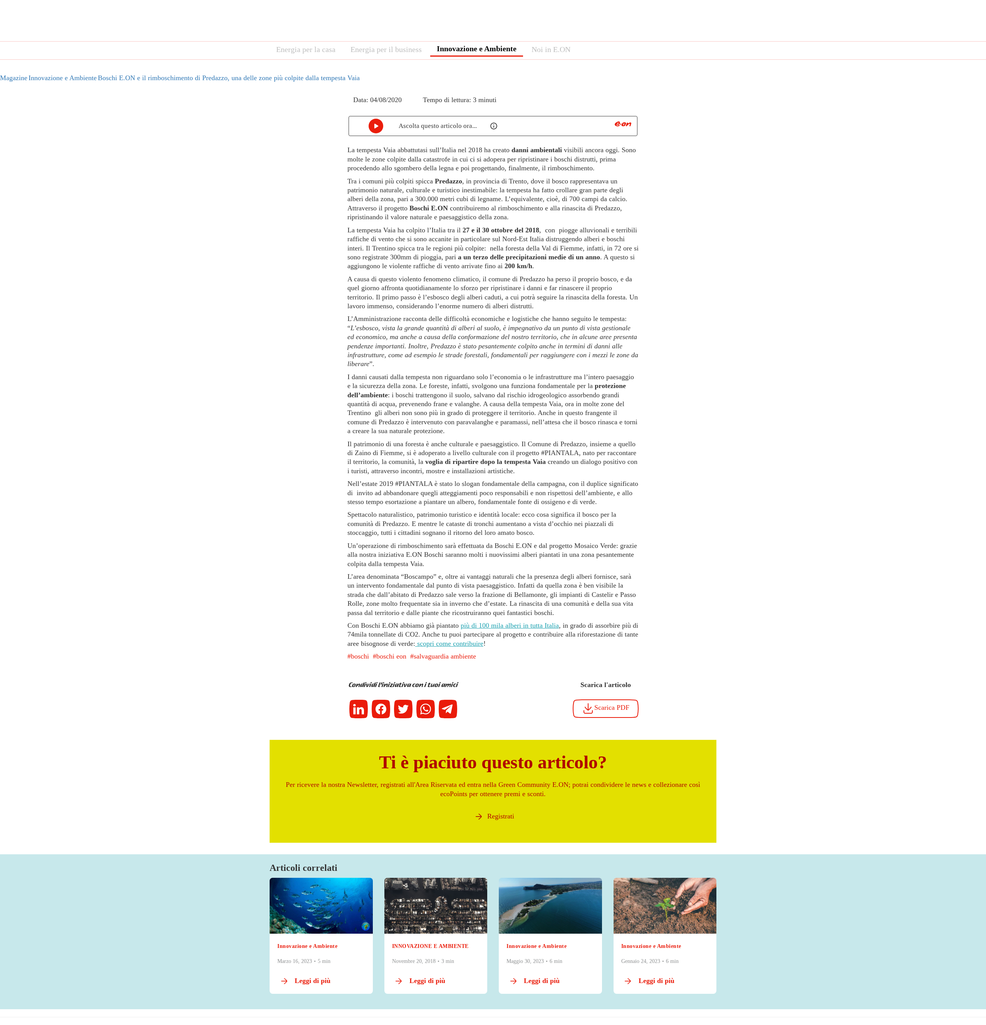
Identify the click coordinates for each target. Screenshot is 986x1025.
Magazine (13, 78)
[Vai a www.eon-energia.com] (623, 123)
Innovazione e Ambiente (476, 48)
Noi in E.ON (551, 49)
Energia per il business (386, 49)
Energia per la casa (305, 49)
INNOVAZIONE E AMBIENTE (430, 946)
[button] (342, 106)
